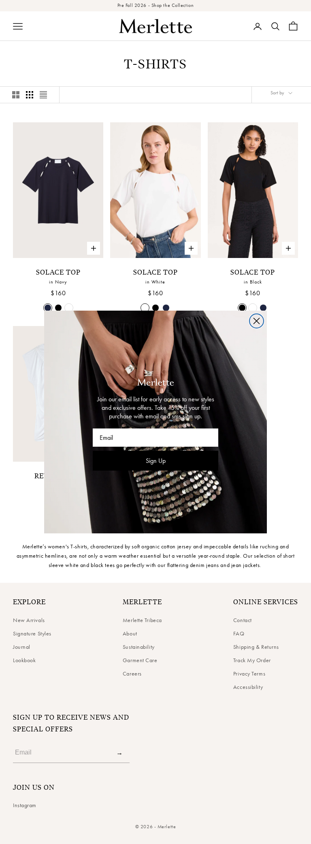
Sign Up (156, 460)
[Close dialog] (256, 321)
